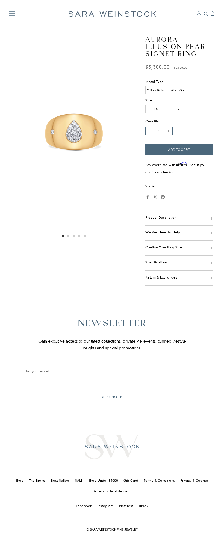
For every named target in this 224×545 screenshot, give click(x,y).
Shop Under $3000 (103, 481)
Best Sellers (60, 481)
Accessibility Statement (112, 491)
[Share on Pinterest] (163, 197)
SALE (79, 481)
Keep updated (112, 397)
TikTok (143, 506)
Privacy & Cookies (194, 481)
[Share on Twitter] (155, 197)
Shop (19, 481)
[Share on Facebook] (147, 197)
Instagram (105, 506)
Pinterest (126, 506)
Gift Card (130, 481)
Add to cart (179, 150)
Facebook (84, 506)
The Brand (37, 481)
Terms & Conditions (159, 481)
